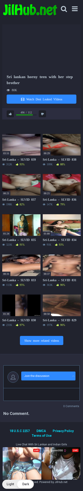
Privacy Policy (63, 431)
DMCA (41, 431)
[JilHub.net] (30, 11)
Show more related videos (41, 340)
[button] (18, 484)
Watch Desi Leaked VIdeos (43, 99)
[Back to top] (75, 482)
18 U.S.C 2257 (20, 431)
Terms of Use (42, 435)
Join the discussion (36, 376)
